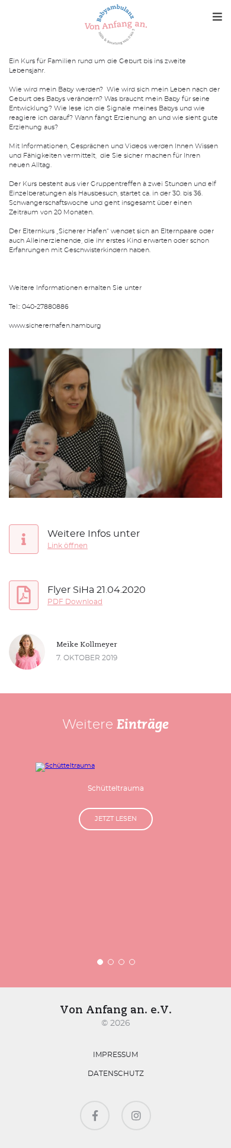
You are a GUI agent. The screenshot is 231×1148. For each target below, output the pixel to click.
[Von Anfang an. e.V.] (116, 25)
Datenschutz (116, 1073)
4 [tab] (132, 962)
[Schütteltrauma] (115, 767)
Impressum (115, 1054)
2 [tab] (111, 962)
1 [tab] (100, 962)
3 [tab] (122, 962)
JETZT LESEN (116, 819)
